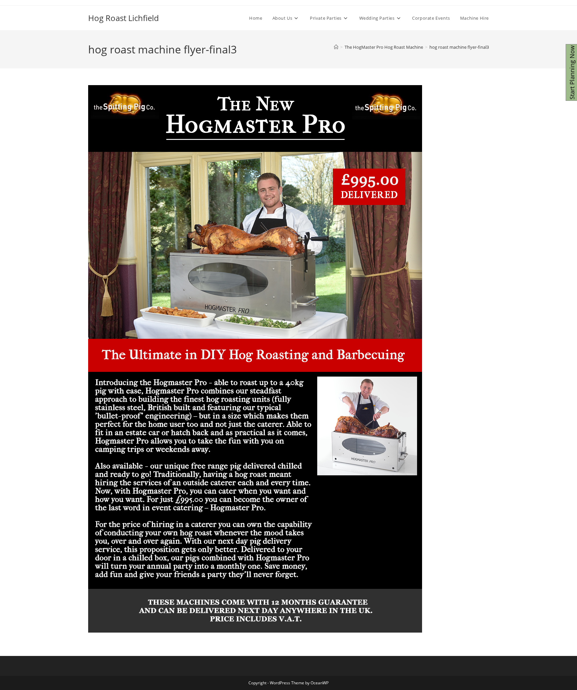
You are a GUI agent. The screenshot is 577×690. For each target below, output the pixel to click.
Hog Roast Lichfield (123, 17)
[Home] (336, 47)
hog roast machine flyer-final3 (459, 47)
